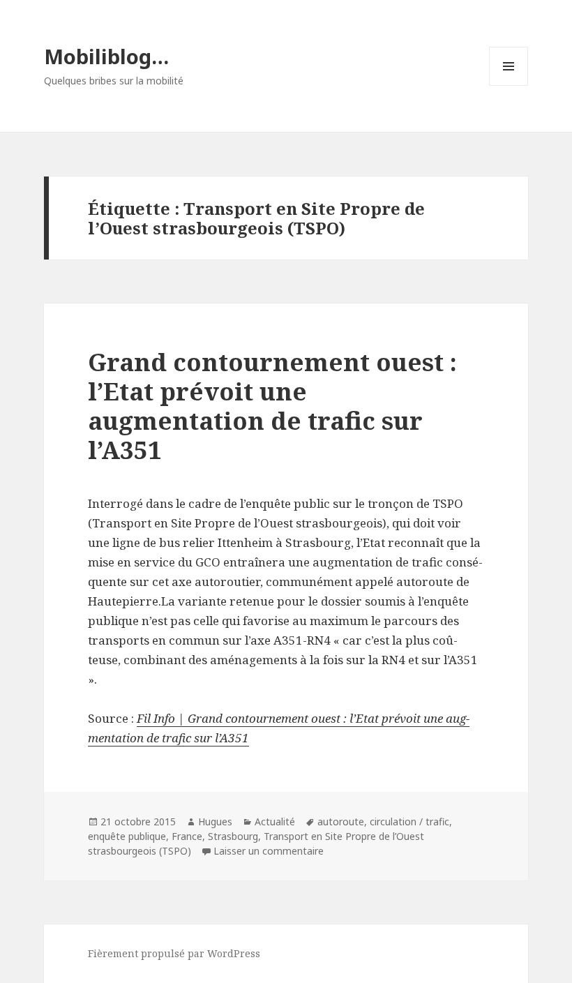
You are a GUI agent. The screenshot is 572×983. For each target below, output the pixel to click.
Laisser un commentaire (268, 850)
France (187, 836)
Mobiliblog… (106, 56)
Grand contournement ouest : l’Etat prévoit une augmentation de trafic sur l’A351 (272, 405)
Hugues (215, 821)
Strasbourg (233, 836)
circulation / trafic (409, 821)
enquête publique (127, 836)
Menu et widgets (509, 85)
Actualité (275, 821)
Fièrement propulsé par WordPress (174, 953)
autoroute (340, 821)
